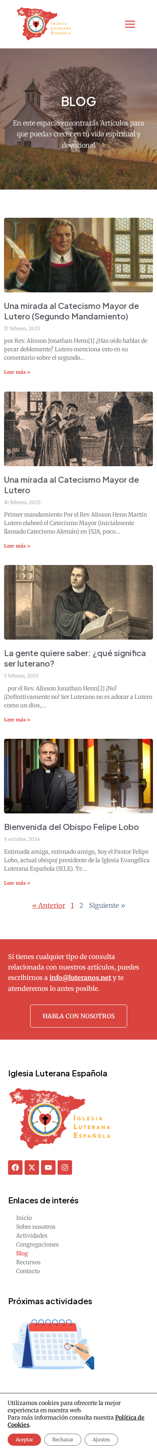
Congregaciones (37, 1244)
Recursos (28, 1262)
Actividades (32, 1235)
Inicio (24, 1218)
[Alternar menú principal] (130, 24)
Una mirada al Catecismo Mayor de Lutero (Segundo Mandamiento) (71, 310)
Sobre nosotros (36, 1226)
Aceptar (24, 1439)
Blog (22, 1253)
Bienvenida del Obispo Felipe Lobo (71, 826)
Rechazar (62, 1439)
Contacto (28, 1271)
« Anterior (48, 905)
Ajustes (101, 1439)
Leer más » (17, 372)
